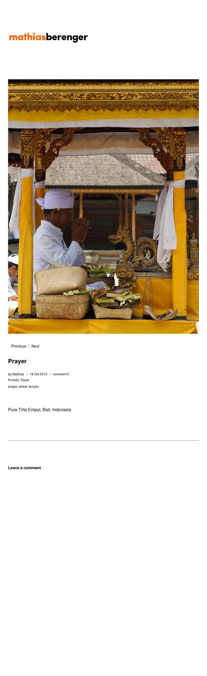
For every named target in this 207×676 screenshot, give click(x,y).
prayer (12, 386)
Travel (24, 380)
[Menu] (15, 8)
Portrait (13, 380)
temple (34, 386)
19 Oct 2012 (38, 374)
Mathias (18, 374)
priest (23, 386)
